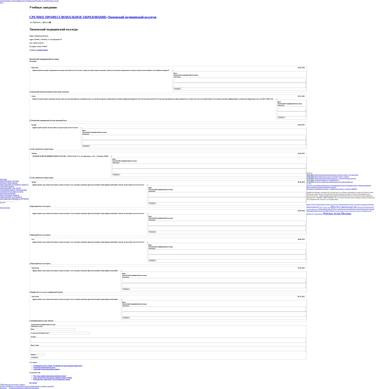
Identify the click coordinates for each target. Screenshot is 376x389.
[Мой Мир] (50, 22)
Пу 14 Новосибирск (317, 214)
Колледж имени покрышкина (359, 204)
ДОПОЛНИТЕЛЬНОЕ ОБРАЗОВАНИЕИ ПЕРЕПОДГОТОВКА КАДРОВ (13, 191)
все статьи (33, 383)
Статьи (26, 1)
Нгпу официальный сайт (346, 207)
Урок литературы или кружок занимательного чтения (52, 378)
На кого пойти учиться (325, 207)
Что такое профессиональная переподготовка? (49, 376)
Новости (21, 1)
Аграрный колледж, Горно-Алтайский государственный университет (57, 366)
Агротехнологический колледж (44, 367)
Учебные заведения (11, 1)
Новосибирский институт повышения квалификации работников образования (346, 209)
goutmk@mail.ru (42, 50)
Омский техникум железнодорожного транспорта (348, 211)
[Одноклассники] (48, 22)
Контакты (32, 1)
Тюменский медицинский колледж (132, 17)
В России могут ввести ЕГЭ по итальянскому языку (51, 379)
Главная (2, 1)
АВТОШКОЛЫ (5, 199)
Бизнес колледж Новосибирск (316, 204)
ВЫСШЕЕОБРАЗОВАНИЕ (5, 180)
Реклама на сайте (41, 1)
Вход (1, 2)
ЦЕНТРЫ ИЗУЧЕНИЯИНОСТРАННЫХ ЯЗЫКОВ (9, 194)
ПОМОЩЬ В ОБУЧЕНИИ (20, 199)
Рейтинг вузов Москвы (337, 213)
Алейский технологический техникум (46, 369)
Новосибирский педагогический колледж (320, 211)
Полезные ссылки (53, 1)
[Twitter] (46, 22)
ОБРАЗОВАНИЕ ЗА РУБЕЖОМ (11, 197)
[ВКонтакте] (44, 22)
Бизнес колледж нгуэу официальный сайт (338, 204)
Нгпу (333, 206)
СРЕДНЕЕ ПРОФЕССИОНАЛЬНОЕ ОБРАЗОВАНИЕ (9, 183)
